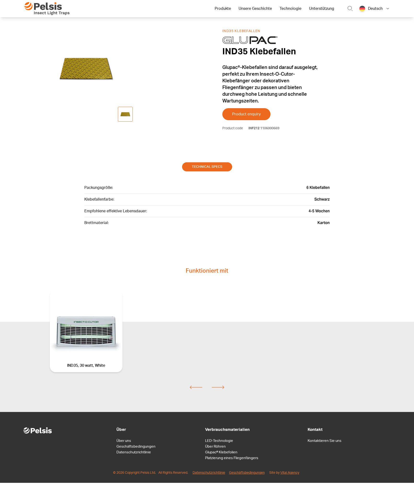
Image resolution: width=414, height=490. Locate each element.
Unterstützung (321, 9)
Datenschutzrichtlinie (133, 452)
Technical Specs (207, 167)
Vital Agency (289, 472)
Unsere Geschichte (255, 9)
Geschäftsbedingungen (135, 446)
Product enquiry (246, 114)
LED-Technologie (219, 441)
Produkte (223, 9)
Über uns (123, 441)
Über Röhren (215, 446)
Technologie (290, 9)
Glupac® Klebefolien (221, 452)
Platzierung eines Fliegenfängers (231, 458)
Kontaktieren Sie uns (324, 441)
